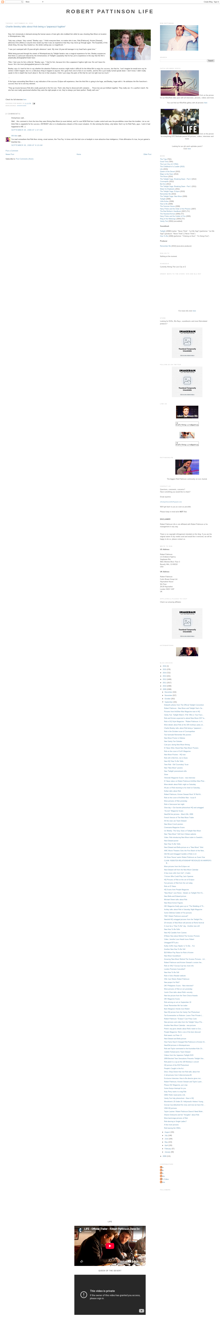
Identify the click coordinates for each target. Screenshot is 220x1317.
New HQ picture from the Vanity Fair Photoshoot (182, 1012)
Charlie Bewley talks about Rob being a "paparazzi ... (183, 728)
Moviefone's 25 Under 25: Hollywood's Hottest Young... (184, 1102)
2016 (165, 666)
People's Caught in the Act (174, 1068)
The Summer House (167, 206)
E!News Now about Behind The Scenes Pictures (182, 936)
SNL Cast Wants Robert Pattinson (176, 979)
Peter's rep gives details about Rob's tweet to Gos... (183, 1029)
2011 (165, 683)
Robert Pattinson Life (110, 11)
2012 (165, 679)
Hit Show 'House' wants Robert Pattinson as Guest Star (184, 857)
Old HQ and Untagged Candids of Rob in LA (180, 854)
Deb (162, 1170)
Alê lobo (14, 136)
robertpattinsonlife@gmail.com (171, 502)
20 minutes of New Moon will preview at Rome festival (184, 923)
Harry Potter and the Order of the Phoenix (175, 209)
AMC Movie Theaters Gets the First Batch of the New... (184, 851)
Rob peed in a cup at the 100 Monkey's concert (181, 1062)
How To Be (164, 236)
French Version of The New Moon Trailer (179, 817)
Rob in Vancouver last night (174, 804)
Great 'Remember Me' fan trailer (175, 1005)
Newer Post (10, 154)
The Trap (163, 159)
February (168, 1149)
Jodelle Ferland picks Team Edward (177, 1052)
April (166, 1145)
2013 (165, 676)
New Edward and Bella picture (175, 1039)
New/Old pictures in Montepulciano (177, 1045)
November (169, 695)
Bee (162, 1167)
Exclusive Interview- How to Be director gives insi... (183, 1078)
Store (166, 774)
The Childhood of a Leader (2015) (172, 166)
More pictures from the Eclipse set (177, 866)
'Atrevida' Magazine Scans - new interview (179, 778)
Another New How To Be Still (174, 949)
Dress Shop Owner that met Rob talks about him (182, 1072)
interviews (21, 105)
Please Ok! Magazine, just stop (175, 1085)
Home (79, 154)
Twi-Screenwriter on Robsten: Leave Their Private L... (183, 1015)
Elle (162, 1173)
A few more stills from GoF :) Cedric (177, 873)
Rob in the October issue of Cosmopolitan (179, 731)
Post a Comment (12, 151)
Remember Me (165, 194)
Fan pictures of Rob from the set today (178, 883)
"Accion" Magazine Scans (173, 811)
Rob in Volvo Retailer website (175, 976)
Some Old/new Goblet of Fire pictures (178, 913)
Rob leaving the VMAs (172, 1128)
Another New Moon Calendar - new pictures (180, 1025)
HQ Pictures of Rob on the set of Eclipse (179, 880)
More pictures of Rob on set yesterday (178, 989)
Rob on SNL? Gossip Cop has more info (179, 966)
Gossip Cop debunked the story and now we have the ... (184, 1105)
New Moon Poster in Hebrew (174, 738)
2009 (165, 689)
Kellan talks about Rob (172, 791)
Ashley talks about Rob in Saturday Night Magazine (183, 909)
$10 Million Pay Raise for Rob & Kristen (178, 952)
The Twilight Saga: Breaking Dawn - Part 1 (175, 186)
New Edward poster (171, 841)
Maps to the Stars (166, 174)
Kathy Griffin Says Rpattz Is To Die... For (179, 946)
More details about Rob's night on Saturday (180, 784)
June (167, 1139)
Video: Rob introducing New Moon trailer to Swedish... (184, 837)
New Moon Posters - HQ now (174, 755)
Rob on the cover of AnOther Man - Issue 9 (180, 798)
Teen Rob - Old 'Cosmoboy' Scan (176, 764)
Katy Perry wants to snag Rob (175, 1092)
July (166, 1135)
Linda (163, 1176)
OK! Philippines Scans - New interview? (178, 986)
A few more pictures (171, 1125)
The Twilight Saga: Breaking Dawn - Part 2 (175, 179)
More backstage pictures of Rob (176, 1118)
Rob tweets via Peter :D (173, 1035)
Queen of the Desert (167, 171)
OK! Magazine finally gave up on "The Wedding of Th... (184, 906)
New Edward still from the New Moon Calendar (181, 870)
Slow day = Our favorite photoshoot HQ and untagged (184, 808)
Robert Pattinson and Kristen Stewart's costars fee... (183, 962)
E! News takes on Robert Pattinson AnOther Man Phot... (185, 781)
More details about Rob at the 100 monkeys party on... (184, 725)
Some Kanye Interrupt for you (175, 1088)
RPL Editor (165, 1179)
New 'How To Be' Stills (172, 844)
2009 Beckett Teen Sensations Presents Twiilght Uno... (184, 1058)
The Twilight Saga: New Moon (171, 196)
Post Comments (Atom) (24, 159)
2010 (165, 686)
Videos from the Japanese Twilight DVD (178, 1055)
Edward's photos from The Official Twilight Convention (184, 705)
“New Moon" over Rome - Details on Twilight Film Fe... (184, 893)
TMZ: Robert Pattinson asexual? (176, 916)
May (166, 1142)
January (168, 1152)
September (169, 702)
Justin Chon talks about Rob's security (178, 992)
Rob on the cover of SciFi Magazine (177, 751)
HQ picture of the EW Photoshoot (176, 1065)
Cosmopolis (164, 181)
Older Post (147, 154)
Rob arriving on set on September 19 (177, 1002)
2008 (165, 1156)
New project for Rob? (172, 982)
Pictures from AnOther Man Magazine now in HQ (182, 712)
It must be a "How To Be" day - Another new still (182, 926)
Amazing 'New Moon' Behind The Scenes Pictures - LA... (185, 959)
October (168, 699)
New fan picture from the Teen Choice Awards (181, 996)
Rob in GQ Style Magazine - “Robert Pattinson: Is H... (184, 721)
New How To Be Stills (172, 929)
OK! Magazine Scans (172, 999)
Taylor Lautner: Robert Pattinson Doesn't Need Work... (184, 1111)
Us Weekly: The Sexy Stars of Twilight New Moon (182, 831)
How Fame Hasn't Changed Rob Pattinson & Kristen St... (185, 1042)
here (24, 99)
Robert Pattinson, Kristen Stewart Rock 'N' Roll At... (183, 794)
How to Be (164, 204)
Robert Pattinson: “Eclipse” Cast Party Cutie (180, 1019)
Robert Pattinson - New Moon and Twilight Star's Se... (184, 708)
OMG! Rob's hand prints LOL (174, 1095)
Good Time (164, 162)
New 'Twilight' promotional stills (175, 771)
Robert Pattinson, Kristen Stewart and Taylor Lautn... (183, 1082)
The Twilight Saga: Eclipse (170, 191)
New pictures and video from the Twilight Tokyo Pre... (183, 1022)
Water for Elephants (167, 189)
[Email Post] (34, 103)
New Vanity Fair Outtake (173, 741)
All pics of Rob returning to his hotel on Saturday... (182, 788)
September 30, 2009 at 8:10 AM (27, 145)
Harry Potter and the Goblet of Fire (172, 216)
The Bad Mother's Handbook (170, 211)
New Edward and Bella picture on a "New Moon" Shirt (183, 847)
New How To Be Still (171, 972)
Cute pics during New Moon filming (177, 745)
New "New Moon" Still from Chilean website (180, 834)
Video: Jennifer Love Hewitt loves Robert (179, 939)
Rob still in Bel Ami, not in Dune (176, 758)
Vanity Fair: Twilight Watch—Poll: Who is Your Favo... (184, 715)
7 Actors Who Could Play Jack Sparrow (178, 876)
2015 (165, 669)
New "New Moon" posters (173, 768)
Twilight (163, 199)
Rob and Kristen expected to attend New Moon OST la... (185, 718)
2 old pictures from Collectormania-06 (178, 1075)
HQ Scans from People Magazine (176, 890)
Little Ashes (164, 201)
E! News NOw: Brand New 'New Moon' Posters (181, 748)
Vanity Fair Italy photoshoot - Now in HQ (179, 1098)
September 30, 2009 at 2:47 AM (27, 130)
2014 (165, 673)
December (169, 692)
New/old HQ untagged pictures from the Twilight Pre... (184, 919)
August (167, 1132)
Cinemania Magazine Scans (174, 827)
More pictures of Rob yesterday (175, 801)
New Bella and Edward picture (175, 896)
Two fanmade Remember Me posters (177, 735)
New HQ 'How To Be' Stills (173, 761)
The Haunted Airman (167, 214)
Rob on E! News (170, 886)
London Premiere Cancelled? (174, 969)
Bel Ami (163, 184)
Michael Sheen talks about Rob (175, 900)
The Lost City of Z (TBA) (169, 164)
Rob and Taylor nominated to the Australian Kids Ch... (184, 1049)
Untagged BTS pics (171, 943)
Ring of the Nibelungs (168, 219)
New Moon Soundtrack (172, 956)
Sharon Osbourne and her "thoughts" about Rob (181, 1115)
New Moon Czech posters (173, 824)
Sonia (163, 1182)
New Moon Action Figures (173, 903)
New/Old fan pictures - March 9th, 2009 (178, 814)
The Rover (164, 176)
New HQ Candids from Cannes (175, 933)
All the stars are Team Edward (175, 821)
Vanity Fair (164, 221)
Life (161, 169)
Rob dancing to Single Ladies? (175, 1121)
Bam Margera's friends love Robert (177, 1009)
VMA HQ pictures (170, 1108)
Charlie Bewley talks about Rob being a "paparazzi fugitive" (36, 26)
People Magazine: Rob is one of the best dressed (182, 1032)
